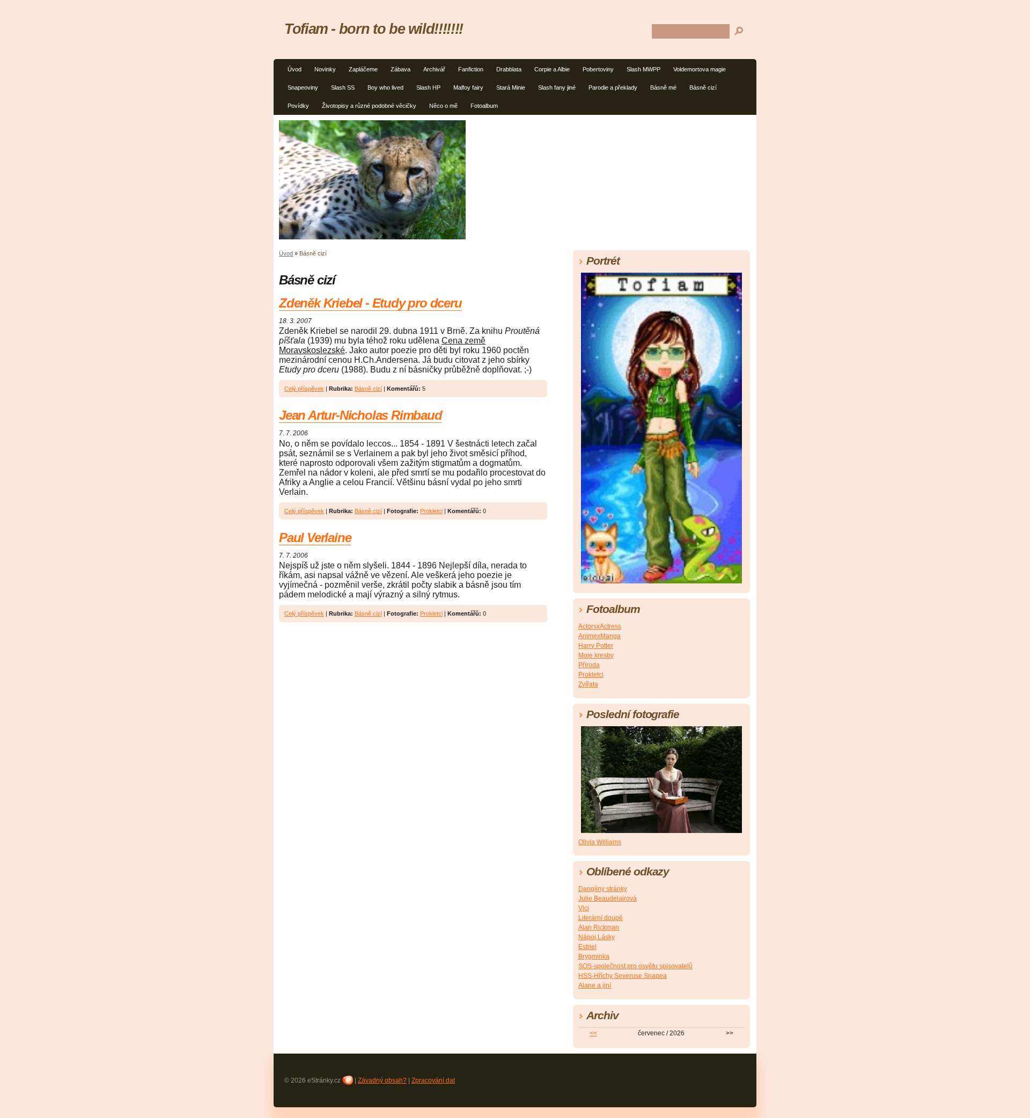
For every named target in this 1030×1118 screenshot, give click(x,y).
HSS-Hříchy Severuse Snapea (622, 976)
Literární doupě (600, 918)
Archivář (434, 69)
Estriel (587, 947)
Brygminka (593, 956)
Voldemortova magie (699, 69)
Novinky (325, 69)
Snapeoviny (303, 87)
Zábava (400, 69)
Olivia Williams (599, 842)
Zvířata (588, 684)
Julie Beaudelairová (607, 898)
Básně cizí (703, 87)
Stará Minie (510, 87)
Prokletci (431, 511)
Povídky (298, 106)
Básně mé (663, 87)
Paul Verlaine (315, 537)
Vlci (583, 908)
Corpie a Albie (552, 69)
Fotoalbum (484, 106)
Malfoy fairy (468, 87)
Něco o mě (443, 106)
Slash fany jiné (557, 87)
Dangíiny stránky (602, 889)
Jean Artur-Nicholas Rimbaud (360, 415)
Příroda (589, 665)
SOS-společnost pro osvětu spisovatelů (635, 966)
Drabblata (508, 69)
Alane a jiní (594, 985)
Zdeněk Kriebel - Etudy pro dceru (370, 303)
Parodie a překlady (612, 87)
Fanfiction (470, 69)
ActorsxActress (599, 626)
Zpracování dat (433, 1080)
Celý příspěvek (304, 388)
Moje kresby (596, 655)
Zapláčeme (363, 69)
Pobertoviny (598, 69)
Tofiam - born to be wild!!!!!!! (373, 28)
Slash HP (428, 87)
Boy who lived (385, 87)
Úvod (294, 69)
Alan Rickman (598, 927)
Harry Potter (595, 645)
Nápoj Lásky (596, 937)
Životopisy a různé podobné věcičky (369, 106)
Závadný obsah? (382, 1080)
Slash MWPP (643, 69)
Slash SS (343, 87)
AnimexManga (599, 636)
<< (593, 1033)
